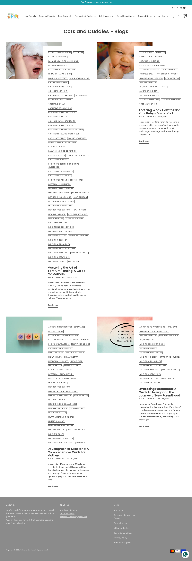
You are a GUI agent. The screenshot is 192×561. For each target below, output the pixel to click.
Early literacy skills (78, 155)
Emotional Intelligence (60, 171)
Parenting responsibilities (61, 249)
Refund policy (120, 523)
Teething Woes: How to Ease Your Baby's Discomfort (159, 111)
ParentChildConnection (60, 227)
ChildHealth (81, 95)
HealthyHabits (55, 357)
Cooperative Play (57, 138)
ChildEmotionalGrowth (60, 95)
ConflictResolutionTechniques (64, 134)
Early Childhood (56, 147)
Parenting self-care (58, 253)
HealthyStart (71, 357)
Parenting (81, 443)
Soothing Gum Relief (150, 95)
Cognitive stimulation (59, 108)
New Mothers (79, 210)
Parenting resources (59, 244)
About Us (118, 510)
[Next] (130, 2)
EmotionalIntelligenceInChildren (66, 180)
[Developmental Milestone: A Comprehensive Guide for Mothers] (33, 404)
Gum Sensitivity (170, 70)
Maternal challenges (59, 184)
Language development (60, 370)
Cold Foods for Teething (152, 65)
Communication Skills (59, 117)
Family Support (55, 353)
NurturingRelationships (60, 417)
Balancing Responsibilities (61, 70)
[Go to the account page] (178, 16)
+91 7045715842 (67, 514)
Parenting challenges (150, 353)
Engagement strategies (60, 348)
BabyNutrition (55, 331)
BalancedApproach (57, 65)
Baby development (57, 57)
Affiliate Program (122, 543)
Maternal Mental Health (60, 189)
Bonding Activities (57, 78)
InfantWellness (72, 366)
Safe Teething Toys (149, 91)
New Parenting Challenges (153, 87)
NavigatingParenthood (151, 78)
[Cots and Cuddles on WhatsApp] (180, 8)
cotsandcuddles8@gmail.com (73, 517)
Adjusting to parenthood (152, 327)
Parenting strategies (59, 257)
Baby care (78, 53)
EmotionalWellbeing (59, 344)
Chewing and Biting (149, 61)
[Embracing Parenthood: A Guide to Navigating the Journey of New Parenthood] (125, 374)
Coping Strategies (77, 138)
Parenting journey (57, 240)
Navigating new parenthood (62, 391)
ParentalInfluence (58, 223)
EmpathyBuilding (80, 344)
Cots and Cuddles (26, 550)
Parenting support (148, 378)
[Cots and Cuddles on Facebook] (173, 8)
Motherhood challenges (61, 201)
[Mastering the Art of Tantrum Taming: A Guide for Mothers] (33, 176)
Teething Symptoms (149, 100)
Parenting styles (57, 261)
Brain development (79, 78)
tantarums (73, 261)
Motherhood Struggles (60, 206)
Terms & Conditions (123, 533)
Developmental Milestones (62, 142)
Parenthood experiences (61, 231)
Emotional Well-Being (59, 176)
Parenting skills (79, 253)
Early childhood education (62, 151)
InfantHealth (55, 366)
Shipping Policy (121, 528)
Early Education (56, 155)
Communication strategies (61, 121)
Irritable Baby (146, 74)
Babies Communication (59, 53)
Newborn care (55, 218)
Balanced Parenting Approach (63, 61)
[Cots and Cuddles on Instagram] (177, 8)
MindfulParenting (57, 383)
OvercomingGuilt (57, 430)
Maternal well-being (59, 193)
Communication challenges (62, 113)
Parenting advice (148, 348)
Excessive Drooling (149, 70)
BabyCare (160, 53)
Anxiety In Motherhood (60, 327)
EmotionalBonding (79, 340)
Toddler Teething (148, 104)
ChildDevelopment (57, 91)
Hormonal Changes (58, 361)
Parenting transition (150, 383)
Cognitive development (60, 100)
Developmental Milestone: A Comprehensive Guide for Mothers (68, 452)
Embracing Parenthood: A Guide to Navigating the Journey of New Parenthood (159, 392)
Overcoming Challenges (60, 426)
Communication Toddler (60, 125)
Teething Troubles (170, 100)
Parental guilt (55, 434)
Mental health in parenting (62, 378)
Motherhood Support (59, 210)
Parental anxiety (77, 430)
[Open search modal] (172, 16)
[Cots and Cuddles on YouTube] (184, 8)
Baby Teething (146, 53)
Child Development (58, 82)
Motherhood (80, 197)
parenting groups (57, 236)
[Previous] (62, 2)
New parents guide (77, 214)
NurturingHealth (57, 413)
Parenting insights (78, 236)
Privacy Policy (120, 538)
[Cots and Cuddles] (13, 16)
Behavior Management (59, 74)
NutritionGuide (56, 421)
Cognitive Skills (56, 104)
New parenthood (57, 214)
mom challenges (80, 193)
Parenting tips (168, 378)
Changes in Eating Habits (152, 57)
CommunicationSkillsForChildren (65, 130)
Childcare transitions (59, 87)
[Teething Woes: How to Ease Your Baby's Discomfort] (125, 94)
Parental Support (74, 218)
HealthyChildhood (75, 353)
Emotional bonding (58, 160)
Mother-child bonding (59, 197)
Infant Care (76, 361)
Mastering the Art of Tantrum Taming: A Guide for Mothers (66, 271)
